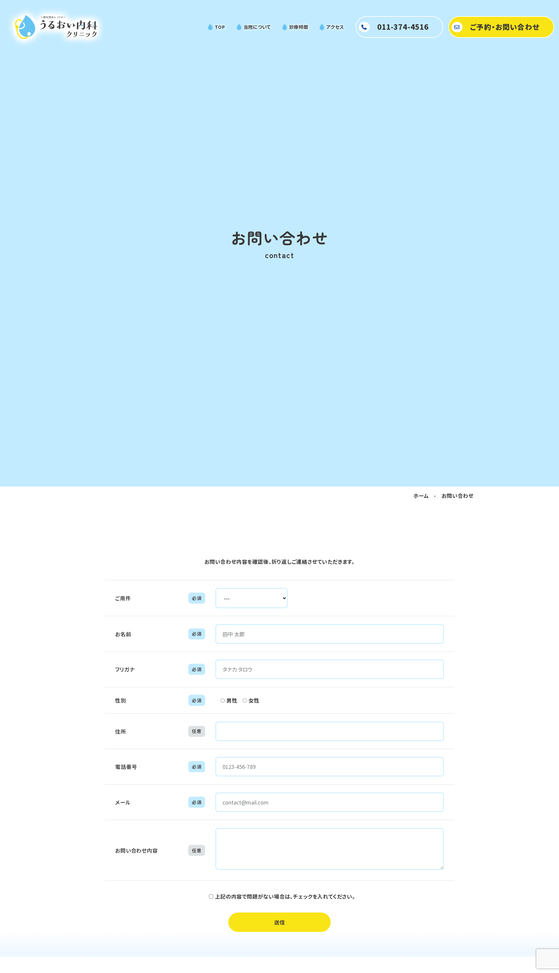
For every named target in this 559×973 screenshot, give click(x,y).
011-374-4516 (403, 27)
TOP (220, 27)
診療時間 (298, 27)
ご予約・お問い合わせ (505, 27)
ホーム (421, 495)
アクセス (335, 27)
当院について (257, 27)
